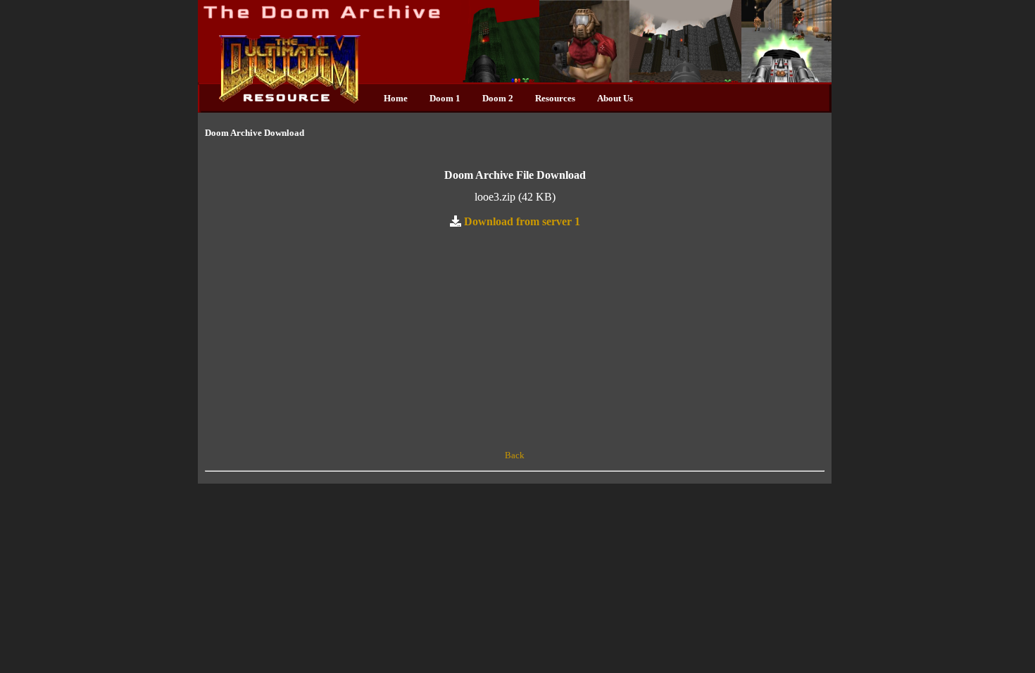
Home (396, 98)
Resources (555, 98)
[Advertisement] (514, 339)
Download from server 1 (522, 221)
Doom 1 (444, 98)
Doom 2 (497, 98)
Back (515, 455)
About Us (615, 98)
